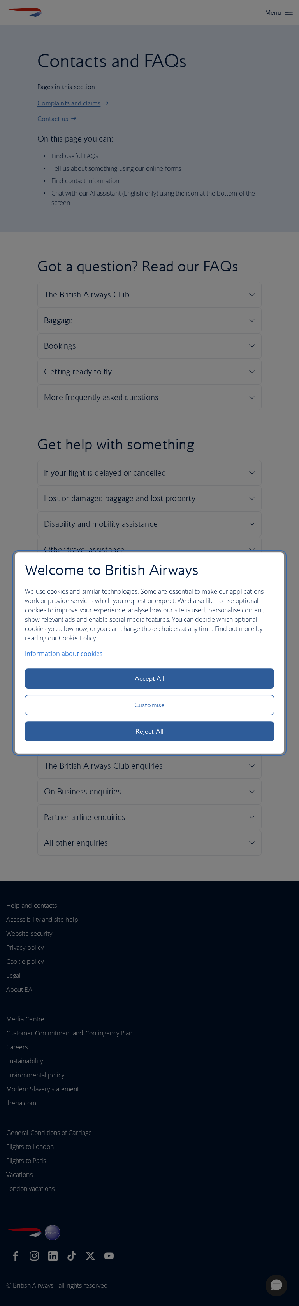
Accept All (150, 678)
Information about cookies (64, 653)
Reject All (149, 731)
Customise (149, 705)
